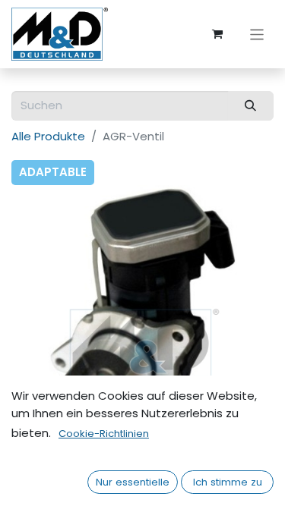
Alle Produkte (48, 136)
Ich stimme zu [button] (227, 482)
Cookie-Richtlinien (104, 433)
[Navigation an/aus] (257, 34)
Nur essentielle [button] (132, 482)
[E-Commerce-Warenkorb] (217, 34)
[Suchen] (251, 106)
